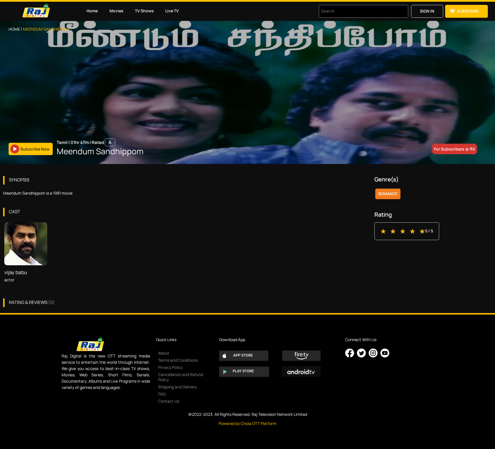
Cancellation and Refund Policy (180, 377)
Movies (116, 10)
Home (92, 10)
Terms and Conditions (178, 360)
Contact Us (168, 401)
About (163, 353)
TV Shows (144, 10)
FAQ (162, 394)
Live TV (172, 10)
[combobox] (356, 11)
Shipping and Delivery (177, 386)
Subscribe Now (35, 149)
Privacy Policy (170, 367)
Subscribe (468, 11)
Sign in (427, 11)
